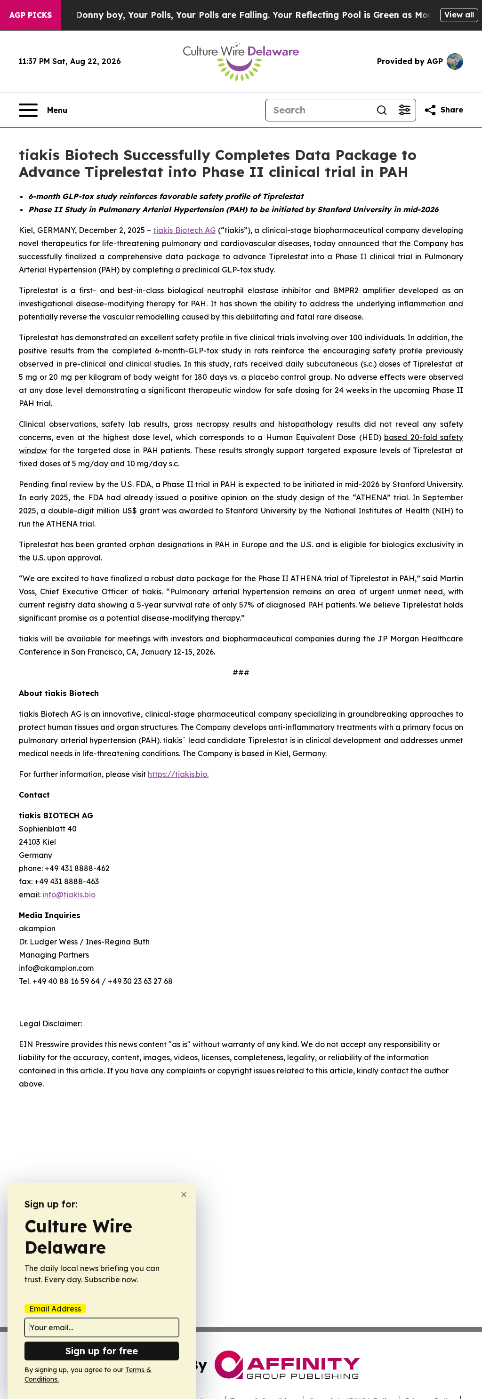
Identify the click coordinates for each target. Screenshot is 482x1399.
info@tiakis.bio (69, 894)
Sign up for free (101, 1351)
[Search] (381, 110)
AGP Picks (30, 15)
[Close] (183, 1194)
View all (459, 14)
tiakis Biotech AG (184, 230)
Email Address (55, 1308)
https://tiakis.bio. (178, 774)
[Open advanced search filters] (404, 110)
